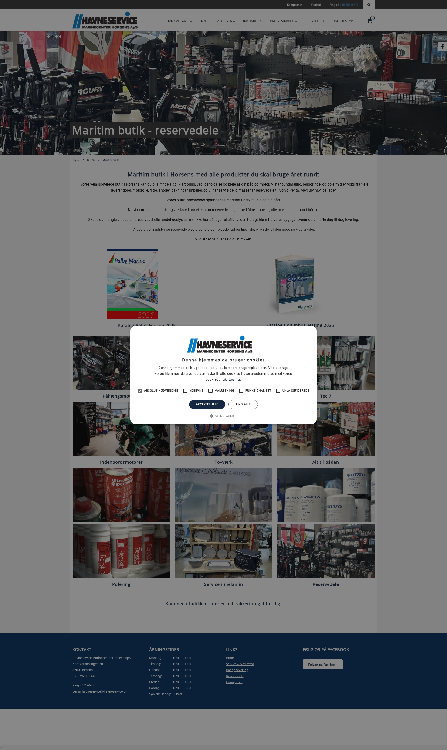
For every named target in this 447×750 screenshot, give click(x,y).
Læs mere (235, 379)
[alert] (223, 375)
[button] (223, 416)
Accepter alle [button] (207, 404)
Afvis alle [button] (243, 404)
